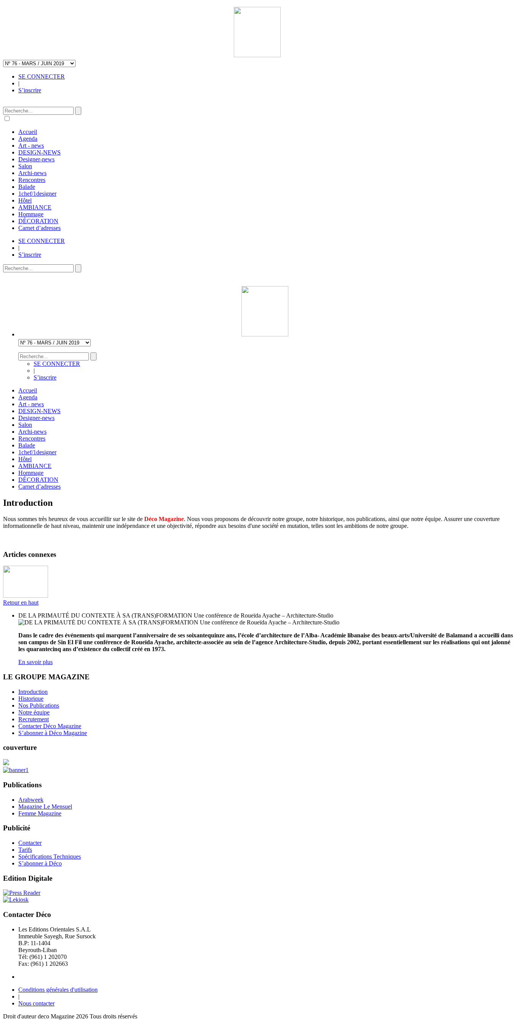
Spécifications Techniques (49, 856)
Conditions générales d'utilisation (58, 989)
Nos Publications (38, 705)
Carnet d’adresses (39, 228)
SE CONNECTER (41, 76)
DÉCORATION (38, 221)
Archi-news (32, 173)
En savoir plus (35, 662)
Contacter (30, 843)
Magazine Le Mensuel (45, 806)
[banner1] (16, 770)
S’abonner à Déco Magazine (52, 733)
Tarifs (25, 849)
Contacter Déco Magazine (49, 726)
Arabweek (30, 799)
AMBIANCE (34, 207)
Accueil (27, 132)
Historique (30, 698)
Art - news (31, 145)
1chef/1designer (37, 193)
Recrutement (33, 719)
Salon (25, 166)
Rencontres (31, 180)
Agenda (27, 138)
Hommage (30, 214)
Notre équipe (34, 712)
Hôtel (25, 200)
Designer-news (36, 159)
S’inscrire (29, 90)
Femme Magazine (39, 813)
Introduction (33, 691)
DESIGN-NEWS (39, 152)
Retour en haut (21, 602)
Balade (26, 186)
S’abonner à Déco (40, 863)
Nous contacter (36, 1003)
